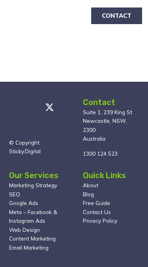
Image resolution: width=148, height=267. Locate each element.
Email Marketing (29, 247)
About (90, 185)
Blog (88, 194)
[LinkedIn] (12, 127)
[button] (74, 16)
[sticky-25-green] (18, 16)
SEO (14, 194)
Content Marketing (32, 238)
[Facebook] (30, 107)
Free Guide (96, 202)
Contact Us (97, 212)
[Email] (12, 107)
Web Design (24, 229)
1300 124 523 (100, 153)
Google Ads (23, 202)
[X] (49, 108)
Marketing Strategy (33, 185)
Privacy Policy (100, 220)
